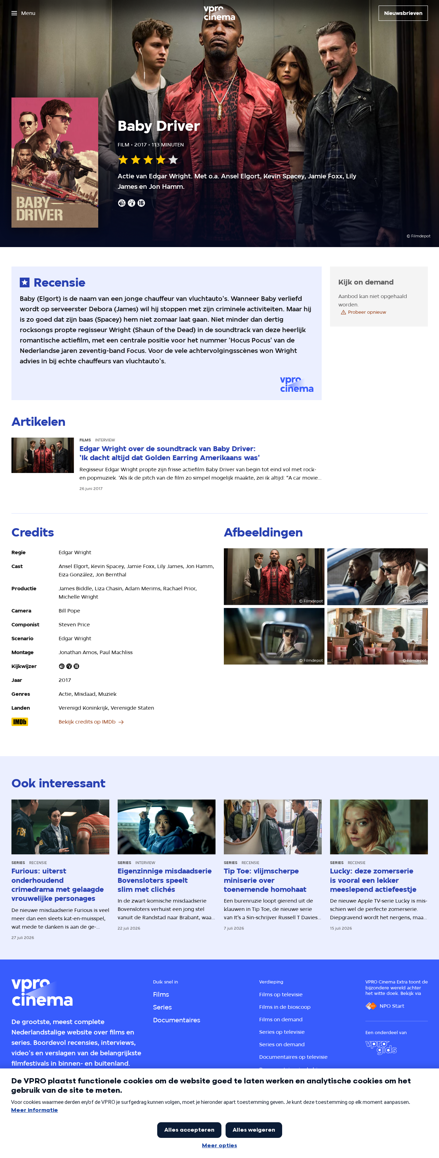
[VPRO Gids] (381, 1048)
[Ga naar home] (219, 13)
